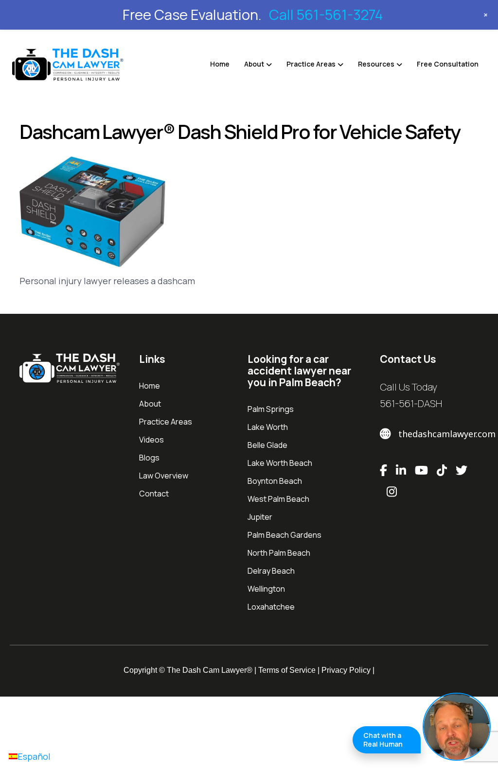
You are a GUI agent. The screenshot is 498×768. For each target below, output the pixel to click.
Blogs (149, 457)
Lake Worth (268, 427)
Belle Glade (267, 445)
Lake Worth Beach (280, 463)
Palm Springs (271, 409)
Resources (376, 63)
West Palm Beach (278, 499)
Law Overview (163, 475)
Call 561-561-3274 (326, 14)
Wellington (266, 588)
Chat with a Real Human (383, 740)
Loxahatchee (271, 606)
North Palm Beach (279, 552)
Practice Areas (311, 63)
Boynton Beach (275, 481)
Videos (151, 439)
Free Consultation (448, 63)
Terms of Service (287, 670)
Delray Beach (271, 570)
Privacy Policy (346, 670)
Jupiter (260, 517)
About (254, 63)
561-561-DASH (411, 403)
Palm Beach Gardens (284, 534)
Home (220, 63)
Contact (154, 493)
